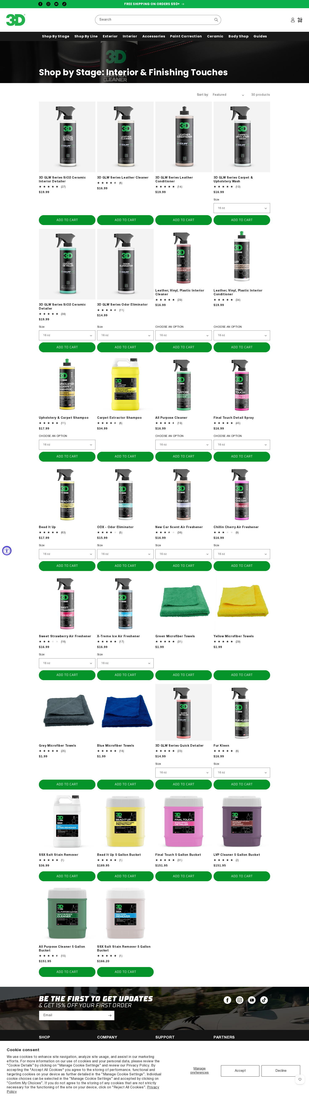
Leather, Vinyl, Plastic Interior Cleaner (179, 292)
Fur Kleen (221, 746)
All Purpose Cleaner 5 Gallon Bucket (62, 949)
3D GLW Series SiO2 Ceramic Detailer (62, 306)
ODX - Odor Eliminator (115, 527)
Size (216, 200)
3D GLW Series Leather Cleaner (122, 177)
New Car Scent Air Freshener (179, 527)
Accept (240, 1070)
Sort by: (203, 95)
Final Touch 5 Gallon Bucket (178, 855)
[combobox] (158, 20)
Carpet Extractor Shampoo (119, 418)
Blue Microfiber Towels (115, 746)
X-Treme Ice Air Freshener (118, 636)
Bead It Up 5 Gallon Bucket (119, 855)
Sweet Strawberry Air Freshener (65, 636)
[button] (56, 36)
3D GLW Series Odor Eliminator (122, 304)
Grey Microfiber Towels (57, 746)
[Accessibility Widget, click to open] (7, 550)
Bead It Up (47, 527)
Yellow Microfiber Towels (234, 636)
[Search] (216, 19)
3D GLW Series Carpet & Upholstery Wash (233, 179)
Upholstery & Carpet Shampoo (63, 418)
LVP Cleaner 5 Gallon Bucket (237, 855)
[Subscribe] (109, 1015)
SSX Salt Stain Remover (58, 855)
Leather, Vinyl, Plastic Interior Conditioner (238, 292)
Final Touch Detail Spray (234, 418)
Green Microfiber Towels (175, 636)
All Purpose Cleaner (171, 418)
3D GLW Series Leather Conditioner (174, 179)
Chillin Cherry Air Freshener (236, 527)
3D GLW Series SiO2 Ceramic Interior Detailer (62, 179)
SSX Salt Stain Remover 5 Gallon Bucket (124, 949)
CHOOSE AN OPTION (169, 327)
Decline (281, 1070)
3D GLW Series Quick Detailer (179, 746)
